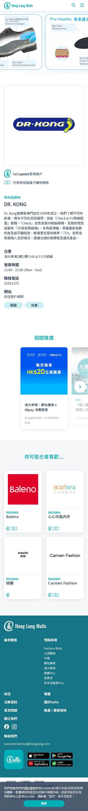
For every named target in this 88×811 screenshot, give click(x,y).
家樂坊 (48, 678)
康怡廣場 (49, 663)
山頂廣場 (49, 653)
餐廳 (47, 693)
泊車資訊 (10, 701)
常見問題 (10, 710)
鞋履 (13, 305)
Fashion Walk (53, 648)
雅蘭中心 (49, 673)
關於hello (51, 701)
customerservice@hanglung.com (27, 744)
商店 (7, 693)
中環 (47, 658)
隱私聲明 (30, 788)
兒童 (34, 305)
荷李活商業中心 (54, 683)
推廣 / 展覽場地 (55, 710)
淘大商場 (49, 668)
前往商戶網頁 (14, 296)
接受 (44, 803)
